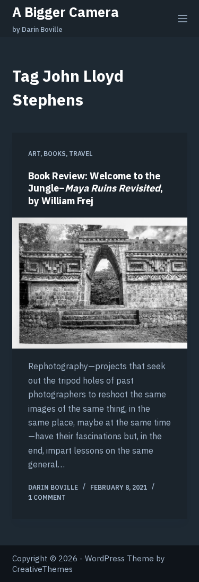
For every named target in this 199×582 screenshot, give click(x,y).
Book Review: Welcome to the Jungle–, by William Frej (95, 188)
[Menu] (182, 18)
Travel (81, 154)
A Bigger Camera (65, 12)
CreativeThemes (42, 569)
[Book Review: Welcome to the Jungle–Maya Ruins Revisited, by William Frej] (99, 283)
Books (55, 154)
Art (34, 154)
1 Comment (47, 497)
